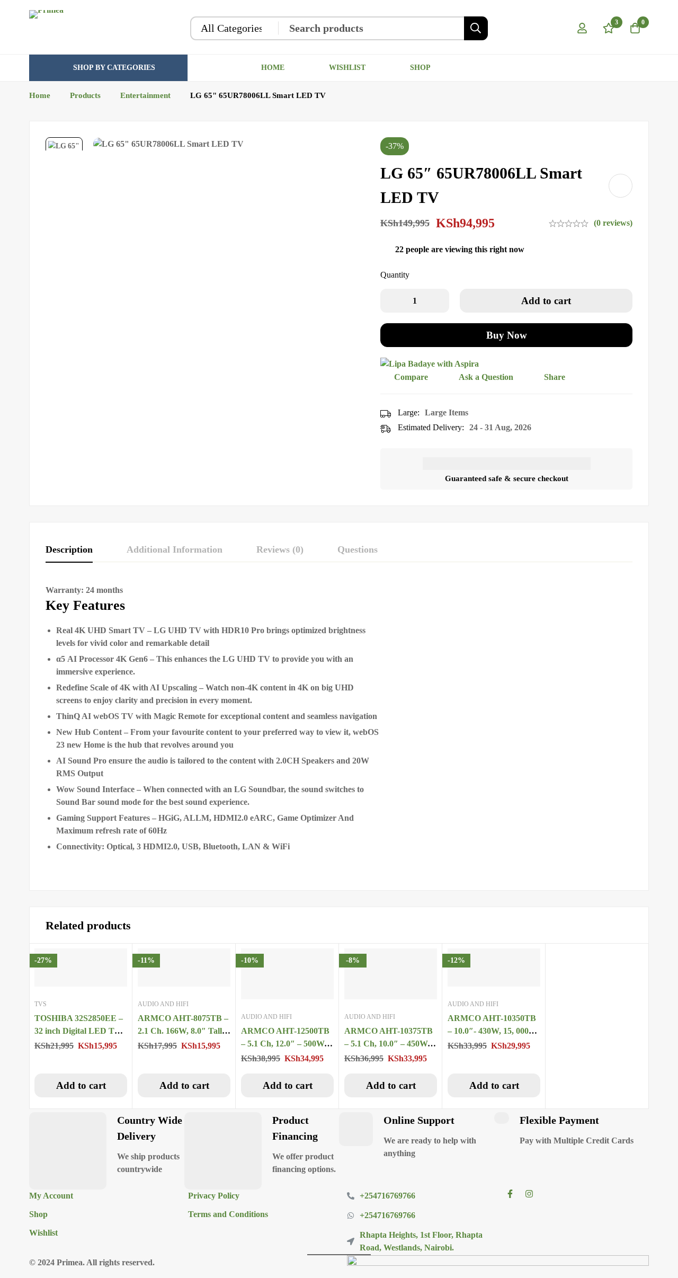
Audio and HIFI (163, 1004)
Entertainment (145, 95)
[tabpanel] (339, 729)
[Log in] (582, 28)
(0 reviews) (613, 222)
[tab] (69, 550)
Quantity (394, 274)
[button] (80, 1085)
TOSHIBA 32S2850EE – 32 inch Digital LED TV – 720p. (80, 1031)
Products (85, 95)
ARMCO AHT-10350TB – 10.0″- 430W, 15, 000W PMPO (492, 1031)
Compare (411, 376)
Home (39, 95)
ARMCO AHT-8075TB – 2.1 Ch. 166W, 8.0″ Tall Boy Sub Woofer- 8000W (183, 1031)
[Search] (476, 28)
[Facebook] (510, 1194)
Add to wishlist (620, 186)
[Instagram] (529, 1194)
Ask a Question (486, 376)
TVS (40, 1004)
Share (554, 376)
